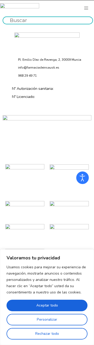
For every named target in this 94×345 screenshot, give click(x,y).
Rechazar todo (47, 333)
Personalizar (47, 319)
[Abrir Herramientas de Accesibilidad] (82, 177)
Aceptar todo (47, 305)
